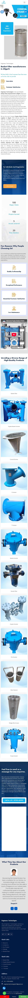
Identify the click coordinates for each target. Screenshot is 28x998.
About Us (5, 943)
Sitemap (5, 949)
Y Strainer (5, 966)
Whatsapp (23, 996)
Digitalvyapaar (18, 993)
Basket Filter (6, 960)
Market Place (6, 951)
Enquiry (14, 996)
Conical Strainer (7, 964)
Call (5, 996)
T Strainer (5, 968)
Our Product (6, 947)
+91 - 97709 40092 (8, 981)
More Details (10, 186)
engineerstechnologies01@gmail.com (13, 984)
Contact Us (5, 945)
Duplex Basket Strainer (9, 962)
